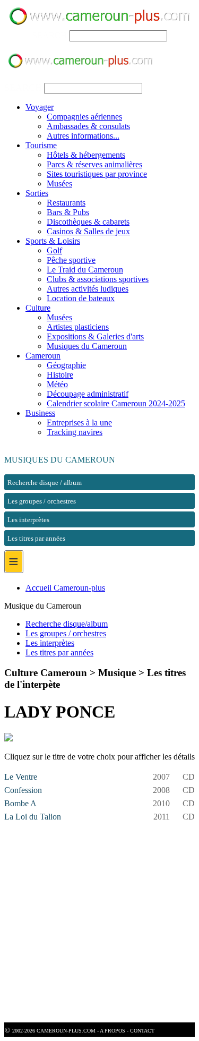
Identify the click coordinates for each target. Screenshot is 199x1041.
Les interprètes (49, 642)
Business (40, 412)
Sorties (36, 193)
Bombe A (20, 803)
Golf (54, 250)
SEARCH (49, 35)
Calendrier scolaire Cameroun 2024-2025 (116, 403)
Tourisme (41, 145)
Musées (59, 183)
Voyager (39, 107)
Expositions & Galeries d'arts (95, 336)
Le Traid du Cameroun (85, 269)
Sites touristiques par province (97, 173)
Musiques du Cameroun (87, 346)
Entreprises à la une (79, 422)
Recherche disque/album (66, 623)
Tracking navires (74, 432)
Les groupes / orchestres (65, 633)
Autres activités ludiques (87, 288)
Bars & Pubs (68, 212)
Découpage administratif (87, 393)
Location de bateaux (81, 298)
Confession (23, 790)
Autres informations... (83, 135)
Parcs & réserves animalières (94, 164)
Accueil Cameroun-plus (65, 587)
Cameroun (42, 355)
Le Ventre (20, 776)
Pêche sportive (71, 259)
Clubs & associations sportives (98, 279)
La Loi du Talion (32, 816)
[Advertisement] (99, 922)
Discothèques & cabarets (88, 221)
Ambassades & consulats (88, 126)
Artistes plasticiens (78, 326)
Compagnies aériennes (84, 116)
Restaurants (66, 202)
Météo (57, 384)
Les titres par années (59, 652)
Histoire (60, 374)
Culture (37, 307)
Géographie (66, 365)
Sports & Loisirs (52, 240)
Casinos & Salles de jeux (88, 231)
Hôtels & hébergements (86, 154)
